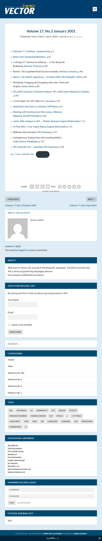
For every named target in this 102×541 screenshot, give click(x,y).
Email (10, 312)
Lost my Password (23, 503)
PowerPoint (15, 427)
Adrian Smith (27, 86)
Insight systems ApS (16, 460)
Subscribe (15, 332)
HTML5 (59, 416)
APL (11, 410)
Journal (63, 36)
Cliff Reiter (52, 106)
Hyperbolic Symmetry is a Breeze (29, 106)
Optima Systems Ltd (16, 472)
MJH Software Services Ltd (19, 469)
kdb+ (35, 421)
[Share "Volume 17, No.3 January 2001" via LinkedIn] (42, 186)
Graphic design (38, 416)
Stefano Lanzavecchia (38, 51)
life (76, 421)
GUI (51, 416)
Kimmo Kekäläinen (28, 141)
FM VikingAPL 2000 (71, 77)
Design (62, 410)
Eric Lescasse (47, 101)
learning (65, 421)
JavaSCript (14, 421)
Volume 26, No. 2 (15, 379)
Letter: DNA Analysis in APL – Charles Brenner (36, 121)
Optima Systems (80, 534)
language (52, 421)
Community (42, 410)
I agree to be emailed (21, 324)
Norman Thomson (33, 66)
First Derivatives (15, 457)
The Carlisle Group (16, 451)
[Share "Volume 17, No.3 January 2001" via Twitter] (37, 186)
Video (10, 366)
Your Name (13, 300)
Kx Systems (13, 463)
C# (31, 410)
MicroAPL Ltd (13, 466)
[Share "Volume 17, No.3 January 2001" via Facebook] (32, 186)
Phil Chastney (44, 132)
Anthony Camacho (68, 71)
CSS (53, 410)
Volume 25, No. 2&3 (16, 373)
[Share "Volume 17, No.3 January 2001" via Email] (47, 186)
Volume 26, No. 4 (15, 386)
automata (21, 410)
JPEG (26, 421)
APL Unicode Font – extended (28, 147)
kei (42, 421)
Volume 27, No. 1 (15, 393)
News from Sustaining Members (29, 57)
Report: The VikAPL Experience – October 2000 (37, 77)
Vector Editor (37, 36)
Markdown (87, 421)
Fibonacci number (18, 416)
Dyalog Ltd (12, 454)
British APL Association (56, 268)
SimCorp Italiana (15, 448)
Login (11, 503)
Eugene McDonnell (69, 121)
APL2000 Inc (13, 445)
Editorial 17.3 (19, 51)
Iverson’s (16, 275)
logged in (22, 250)
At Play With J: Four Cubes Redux (29, 126)
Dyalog (72, 410)
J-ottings (76, 416)
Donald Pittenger (31, 116)
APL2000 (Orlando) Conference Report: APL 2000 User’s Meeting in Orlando (51, 91)
